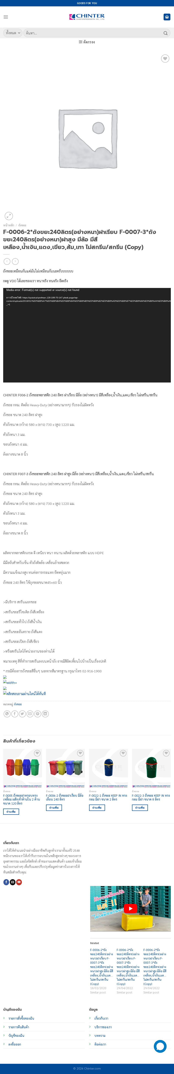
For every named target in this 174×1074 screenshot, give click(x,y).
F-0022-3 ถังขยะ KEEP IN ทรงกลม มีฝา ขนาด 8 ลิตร (151, 797)
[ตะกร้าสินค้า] (167, 17)
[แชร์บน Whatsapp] (7, 713)
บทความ (99, 1035)
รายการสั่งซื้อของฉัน (21, 1018)
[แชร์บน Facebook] (14, 713)
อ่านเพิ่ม (11, 811)
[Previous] (3, 785)
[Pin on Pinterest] (37, 713)
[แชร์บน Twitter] (22, 713)
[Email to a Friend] (30, 713)
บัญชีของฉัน (16, 1035)
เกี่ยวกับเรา (101, 1018)
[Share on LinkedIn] (45, 713)
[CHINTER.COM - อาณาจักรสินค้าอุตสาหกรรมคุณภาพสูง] (87, 17)
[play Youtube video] (130, 908)
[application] (87, 335)
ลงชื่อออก (14, 1044)
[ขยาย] (9, 216)
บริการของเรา (103, 1027)
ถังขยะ (22, 225)
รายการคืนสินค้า (18, 1027)
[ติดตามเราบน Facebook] (6, 882)
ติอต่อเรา (100, 1044)
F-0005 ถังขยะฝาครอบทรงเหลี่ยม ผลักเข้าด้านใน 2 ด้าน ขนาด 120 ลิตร (21, 799)
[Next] (170, 785)
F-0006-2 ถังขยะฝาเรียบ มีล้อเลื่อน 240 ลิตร (64, 797)
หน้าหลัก (8, 225)
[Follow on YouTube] (19, 882)
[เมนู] (5, 17)
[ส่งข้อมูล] (165, 33)
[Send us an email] (12, 882)
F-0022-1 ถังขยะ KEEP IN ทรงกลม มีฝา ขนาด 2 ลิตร (108, 797)
